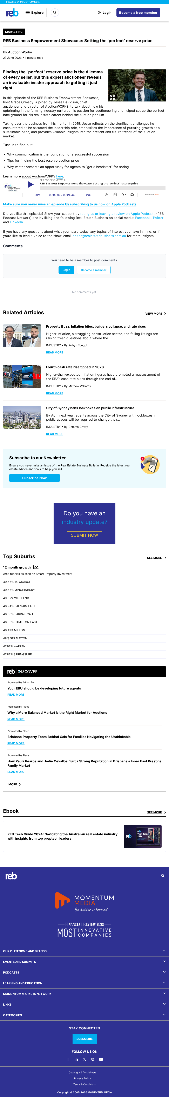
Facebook (143, 218)
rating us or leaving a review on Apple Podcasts (117, 214)
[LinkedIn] (76, 1059)
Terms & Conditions (84, 1084)
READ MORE (54, 352)
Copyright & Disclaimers (82, 1072)
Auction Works (20, 52)
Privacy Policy (82, 1078)
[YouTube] (101, 1059)
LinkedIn (16, 222)
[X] (84, 1059)
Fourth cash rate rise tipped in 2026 (75, 367)
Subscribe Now (34, 478)
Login (107, 12)
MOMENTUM (30, 2)
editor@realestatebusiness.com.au (99, 236)
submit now (84, 535)
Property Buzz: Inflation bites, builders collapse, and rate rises (96, 326)
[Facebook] (68, 1059)
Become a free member (138, 12)
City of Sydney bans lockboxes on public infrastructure (90, 408)
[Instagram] (93, 1059)
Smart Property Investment (54, 573)
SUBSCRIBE (84, 1038)
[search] (163, 876)
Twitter (158, 218)
